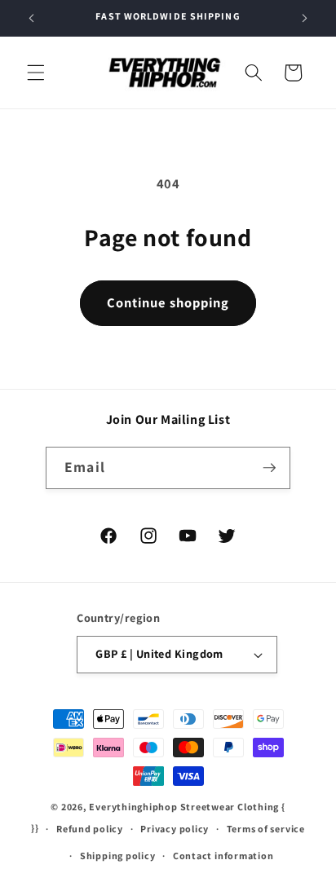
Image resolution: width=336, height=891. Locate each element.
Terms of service (266, 829)
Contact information (223, 855)
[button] (35, 72)
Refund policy (89, 829)
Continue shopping (168, 302)
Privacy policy (174, 829)
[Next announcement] (305, 18)
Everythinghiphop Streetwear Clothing (185, 807)
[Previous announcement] (32, 18)
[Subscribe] (269, 468)
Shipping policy (118, 855)
